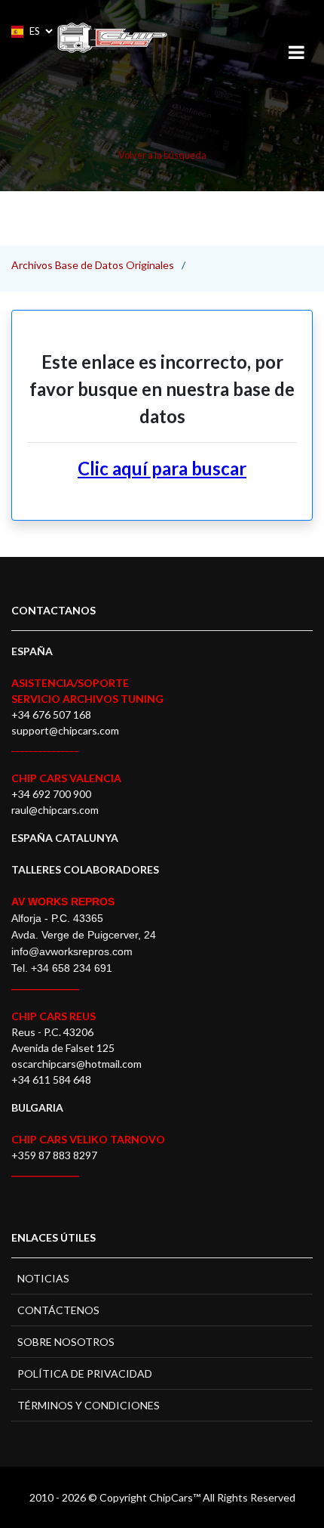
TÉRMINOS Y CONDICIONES (88, 1405)
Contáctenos (58, 1310)
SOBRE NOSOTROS (66, 1341)
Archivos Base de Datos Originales (92, 264)
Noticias (43, 1278)
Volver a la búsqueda (162, 155)
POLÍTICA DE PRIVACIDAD (84, 1373)
